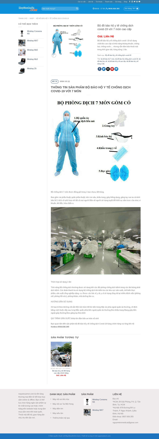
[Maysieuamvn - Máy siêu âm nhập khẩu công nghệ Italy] (28, 8)
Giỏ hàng (118, 2)
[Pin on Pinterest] (112, 69)
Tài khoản (99, 2)
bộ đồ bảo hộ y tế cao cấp (117, 61)
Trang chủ (22, 18)
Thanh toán (108, 2)
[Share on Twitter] (104, 69)
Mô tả (54, 81)
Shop (125, 2)
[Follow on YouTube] (139, 2)
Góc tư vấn (82, 2)
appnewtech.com (104, 436)
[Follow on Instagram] (132, 2)
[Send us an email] (137, 2)
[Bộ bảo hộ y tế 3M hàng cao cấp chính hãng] (61, 354)
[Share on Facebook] (99, 69)
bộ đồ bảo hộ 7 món (107, 59)
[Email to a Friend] (108, 69)
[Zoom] (54, 55)
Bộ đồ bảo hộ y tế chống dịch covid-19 (52, 18)
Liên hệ (90, 2)
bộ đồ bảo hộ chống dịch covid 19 (126, 59)
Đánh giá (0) (65, 81)
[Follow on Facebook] (129, 2)
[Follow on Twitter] (134, 2)
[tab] (55, 82)
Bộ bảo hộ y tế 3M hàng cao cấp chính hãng (61, 372)
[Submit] (77, 9)
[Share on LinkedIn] (116, 69)
